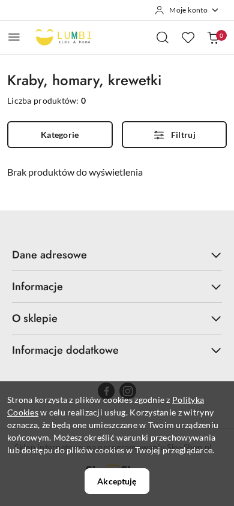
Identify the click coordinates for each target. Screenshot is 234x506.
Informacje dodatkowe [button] (65, 350)
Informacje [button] (37, 286)
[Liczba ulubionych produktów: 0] (187, 37)
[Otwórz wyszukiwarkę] (162, 37)
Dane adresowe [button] (49, 255)
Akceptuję (116, 481)
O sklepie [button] (35, 318)
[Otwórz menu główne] (14, 37)
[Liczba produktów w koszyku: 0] (213, 37)
